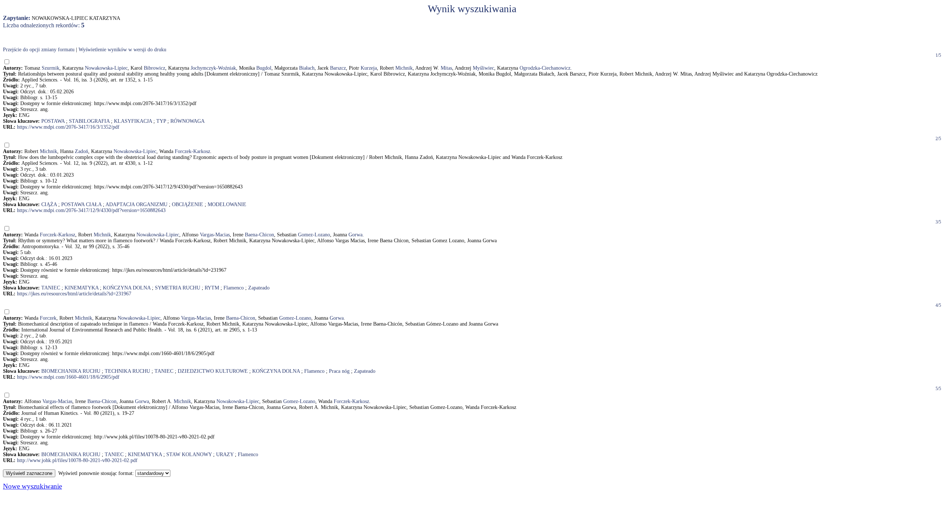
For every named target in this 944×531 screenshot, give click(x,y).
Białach (307, 68)
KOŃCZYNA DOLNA (126, 288)
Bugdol (263, 68)
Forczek (48, 318)
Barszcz (338, 68)
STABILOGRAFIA (89, 121)
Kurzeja (369, 68)
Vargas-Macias (215, 234)
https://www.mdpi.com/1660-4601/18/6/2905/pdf (68, 377)
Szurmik (50, 68)
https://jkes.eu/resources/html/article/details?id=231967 (74, 293)
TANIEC (50, 288)
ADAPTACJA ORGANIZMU (136, 204)
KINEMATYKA (81, 288)
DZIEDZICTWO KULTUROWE (213, 371)
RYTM (212, 288)
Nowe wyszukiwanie (32, 486)
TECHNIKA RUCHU (127, 371)
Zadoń (81, 151)
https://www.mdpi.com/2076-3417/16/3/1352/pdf (68, 127)
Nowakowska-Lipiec (106, 68)
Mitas (446, 68)
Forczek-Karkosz (192, 151)
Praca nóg (339, 371)
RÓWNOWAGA (187, 121)
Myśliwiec (483, 68)
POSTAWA (53, 121)
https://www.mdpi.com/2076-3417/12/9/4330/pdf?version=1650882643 (91, 210)
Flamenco (233, 288)
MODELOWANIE (227, 204)
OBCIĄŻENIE (187, 204)
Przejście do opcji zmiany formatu (38, 49)
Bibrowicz (154, 68)
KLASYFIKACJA (133, 121)
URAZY (224, 454)
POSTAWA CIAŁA (81, 204)
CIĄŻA (49, 204)
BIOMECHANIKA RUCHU (70, 371)
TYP (161, 121)
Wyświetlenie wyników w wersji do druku (122, 49)
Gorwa (355, 234)
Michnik (404, 68)
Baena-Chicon (259, 234)
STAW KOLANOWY (189, 454)
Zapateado (259, 288)
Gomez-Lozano (314, 234)
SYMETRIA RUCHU (177, 288)
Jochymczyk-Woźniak (213, 68)
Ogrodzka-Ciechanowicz (545, 68)
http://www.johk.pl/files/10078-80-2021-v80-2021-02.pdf (77, 460)
